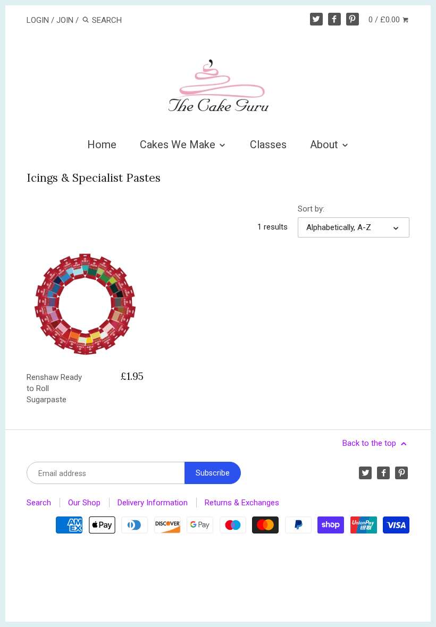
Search (39, 502)
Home (101, 144)
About (325, 144)
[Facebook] (334, 19)
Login (38, 20)
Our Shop (84, 502)
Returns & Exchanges (242, 502)
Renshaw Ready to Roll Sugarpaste (54, 388)
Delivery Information (153, 502)
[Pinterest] (352, 19)
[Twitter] (316, 19)
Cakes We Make (179, 144)
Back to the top (370, 443)
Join (64, 20)
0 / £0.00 (385, 19)
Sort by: (311, 209)
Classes (268, 144)
